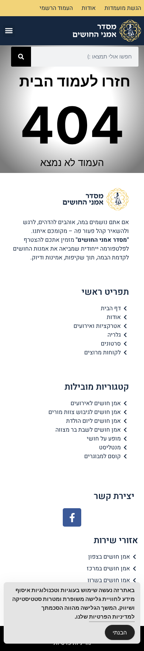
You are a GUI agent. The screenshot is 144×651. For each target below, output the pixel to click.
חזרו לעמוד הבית (74, 81)
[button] (9, 31)
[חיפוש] (21, 57)
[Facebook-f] (72, 517)
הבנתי (120, 632)
